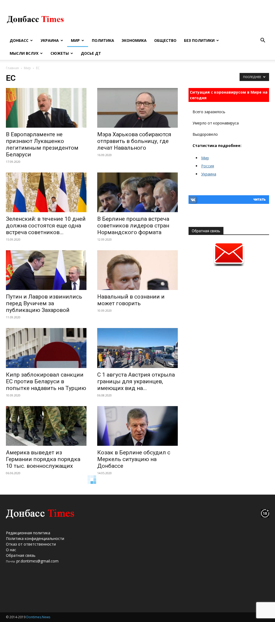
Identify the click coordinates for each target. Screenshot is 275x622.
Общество (165, 40)
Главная (12, 68)
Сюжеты (59, 53)
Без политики (199, 40)
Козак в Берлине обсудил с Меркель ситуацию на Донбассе (133, 459)
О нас (11, 549)
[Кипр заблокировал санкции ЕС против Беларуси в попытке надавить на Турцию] (46, 348)
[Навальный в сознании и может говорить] (137, 270)
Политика (103, 40)
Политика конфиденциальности (35, 538)
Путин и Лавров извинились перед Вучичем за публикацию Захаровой (44, 303)
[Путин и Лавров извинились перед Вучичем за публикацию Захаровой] (46, 270)
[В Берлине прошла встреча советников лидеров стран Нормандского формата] (137, 192)
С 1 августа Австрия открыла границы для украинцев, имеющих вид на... (136, 381)
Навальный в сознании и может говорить (131, 300)
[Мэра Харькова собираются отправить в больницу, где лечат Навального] (137, 108)
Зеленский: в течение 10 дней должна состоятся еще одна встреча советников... (46, 225)
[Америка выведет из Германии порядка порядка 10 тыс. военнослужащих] (46, 426)
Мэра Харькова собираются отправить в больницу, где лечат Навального (134, 141)
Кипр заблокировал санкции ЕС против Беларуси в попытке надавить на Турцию (46, 381)
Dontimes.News (38, 617)
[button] (262, 40)
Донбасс (19, 40)
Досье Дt (91, 53)
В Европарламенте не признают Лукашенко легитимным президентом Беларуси (42, 144)
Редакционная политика (28, 532)
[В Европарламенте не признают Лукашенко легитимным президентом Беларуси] (46, 108)
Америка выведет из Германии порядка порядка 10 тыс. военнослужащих (43, 459)
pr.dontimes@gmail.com (37, 561)
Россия (207, 165)
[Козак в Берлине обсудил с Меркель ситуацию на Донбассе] (137, 426)
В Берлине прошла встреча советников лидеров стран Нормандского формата (133, 225)
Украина (50, 40)
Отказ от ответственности (31, 544)
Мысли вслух (24, 53)
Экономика (134, 40)
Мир (75, 40)
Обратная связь (20, 555)
